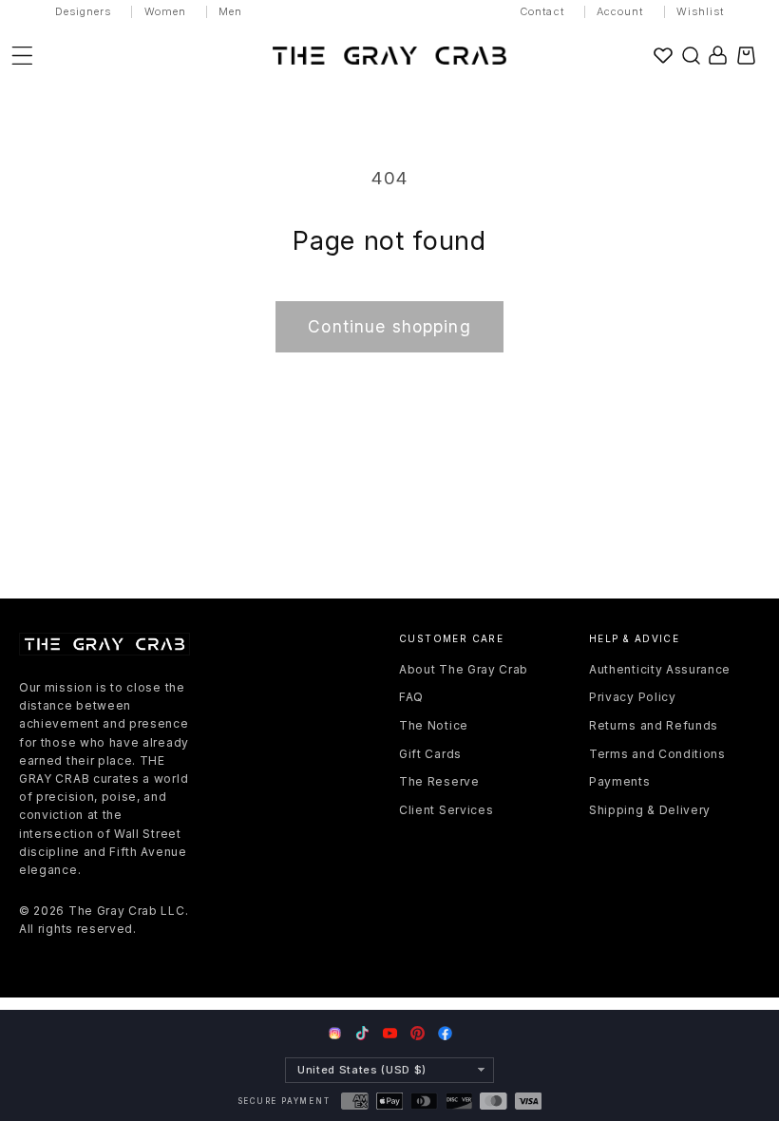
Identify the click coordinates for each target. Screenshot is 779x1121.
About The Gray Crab (463, 669)
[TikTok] (362, 1033)
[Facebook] (445, 1033)
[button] (690, 55)
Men (230, 11)
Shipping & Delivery (650, 810)
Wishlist (700, 11)
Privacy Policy (632, 697)
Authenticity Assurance (660, 669)
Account (620, 11)
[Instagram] (335, 1034)
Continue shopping (389, 326)
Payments (620, 781)
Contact (542, 11)
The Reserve (439, 781)
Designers (83, 11)
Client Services (446, 810)
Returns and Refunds (653, 725)
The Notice (433, 725)
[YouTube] (390, 1033)
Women (165, 11)
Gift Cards (430, 754)
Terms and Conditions (657, 754)
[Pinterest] (417, 1033)
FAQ (411, 697)
